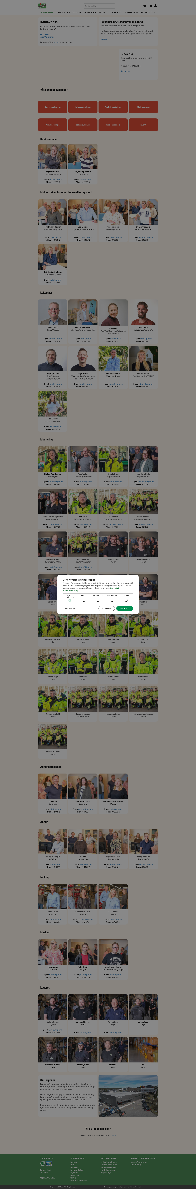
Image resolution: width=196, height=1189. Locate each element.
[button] (69, 608)
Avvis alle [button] (106, 608)
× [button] (135, 577)
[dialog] (98, 594)
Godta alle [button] (124, 608)
